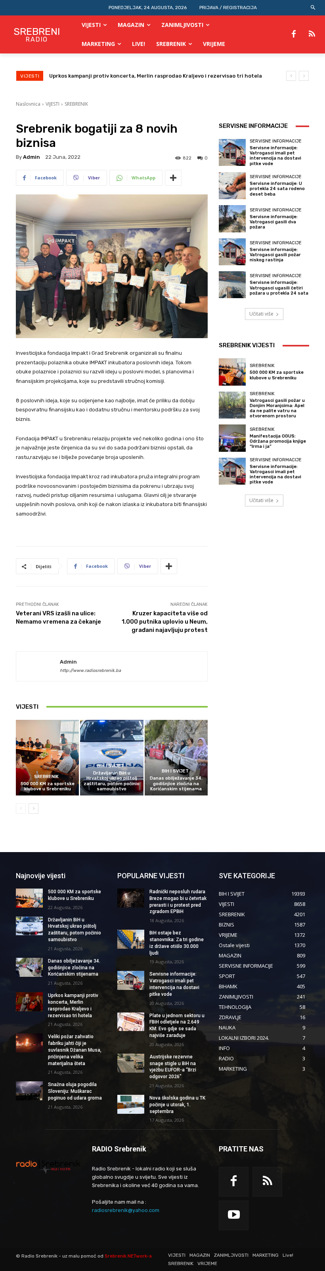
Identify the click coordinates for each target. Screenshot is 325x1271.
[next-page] (33, 808)
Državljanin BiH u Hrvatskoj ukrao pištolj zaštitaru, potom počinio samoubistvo (112, 781)
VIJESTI (52, 104)
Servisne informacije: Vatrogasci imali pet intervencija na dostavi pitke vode (275, 155)
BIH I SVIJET (110, 766)
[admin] (38, 666)
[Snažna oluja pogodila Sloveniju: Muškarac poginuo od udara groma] (29, 1090)
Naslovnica (28, 104)
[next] (304, 76)
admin (31, 157)
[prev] (291, 76)
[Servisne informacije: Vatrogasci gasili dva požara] (232, 218)
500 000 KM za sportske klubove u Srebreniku (48, 786)
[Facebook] (293, 34)
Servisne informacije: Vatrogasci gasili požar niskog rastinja (275, 255)
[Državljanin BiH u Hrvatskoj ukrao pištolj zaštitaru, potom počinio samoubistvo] (111, 757)
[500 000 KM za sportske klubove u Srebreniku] (47, 757)
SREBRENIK (76, 104)
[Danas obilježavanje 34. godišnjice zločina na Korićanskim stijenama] (176, 757)
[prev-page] (21, 808)
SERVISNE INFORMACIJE (276, 141)
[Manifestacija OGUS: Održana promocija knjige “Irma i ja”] (232, 437)
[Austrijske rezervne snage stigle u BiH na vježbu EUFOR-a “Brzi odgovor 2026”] (130, 1063)
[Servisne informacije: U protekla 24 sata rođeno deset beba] (232, 185)
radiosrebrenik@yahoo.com (125, 1210)
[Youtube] (234, 1215)
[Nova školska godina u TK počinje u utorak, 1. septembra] (130, 1104)
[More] (173, 178)
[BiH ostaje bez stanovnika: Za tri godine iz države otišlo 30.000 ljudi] (130, 939)
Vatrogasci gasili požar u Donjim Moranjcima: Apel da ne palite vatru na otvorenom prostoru (277, 408)
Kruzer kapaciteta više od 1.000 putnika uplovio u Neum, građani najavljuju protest (165, 622)
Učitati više (261, 313)
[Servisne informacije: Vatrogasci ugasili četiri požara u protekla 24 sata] (232, 284)
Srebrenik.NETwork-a (128, 1256)
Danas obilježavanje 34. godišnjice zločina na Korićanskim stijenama (176, 783)
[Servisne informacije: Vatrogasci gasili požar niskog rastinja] (232, 251)
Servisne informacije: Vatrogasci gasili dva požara (274, 222)
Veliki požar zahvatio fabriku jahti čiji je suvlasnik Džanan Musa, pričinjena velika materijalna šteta (74, 1050)
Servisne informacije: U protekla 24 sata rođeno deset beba (277, 188)
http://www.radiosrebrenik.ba (90, 670)
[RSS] (311, 34)
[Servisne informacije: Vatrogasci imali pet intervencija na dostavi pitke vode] (232, 152)
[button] (313, 8)
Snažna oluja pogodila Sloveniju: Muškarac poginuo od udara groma (75, 1091)
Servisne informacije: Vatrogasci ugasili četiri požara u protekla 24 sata (279, 287)
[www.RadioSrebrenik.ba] (48, 1166)
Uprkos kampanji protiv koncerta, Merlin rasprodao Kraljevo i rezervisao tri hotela (155, 76)
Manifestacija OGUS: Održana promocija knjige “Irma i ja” (278, 441)
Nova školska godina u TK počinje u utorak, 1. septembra (177, 1104)
